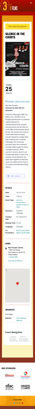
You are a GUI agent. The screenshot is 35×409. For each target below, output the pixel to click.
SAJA (23, 233)
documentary (20, 202)
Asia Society (20, 230)
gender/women (21, 205)
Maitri (27, 230)
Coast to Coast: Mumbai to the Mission (23, 339)
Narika (18, 233)
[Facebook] (17, 403)
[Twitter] (14, 403)
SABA (28, 233)
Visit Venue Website (15, 261)
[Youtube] (22, 403)
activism (19, 200)
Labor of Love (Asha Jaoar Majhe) (13, 339)
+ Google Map (13, 257)
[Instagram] (19, 403)
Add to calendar (15, 176)
